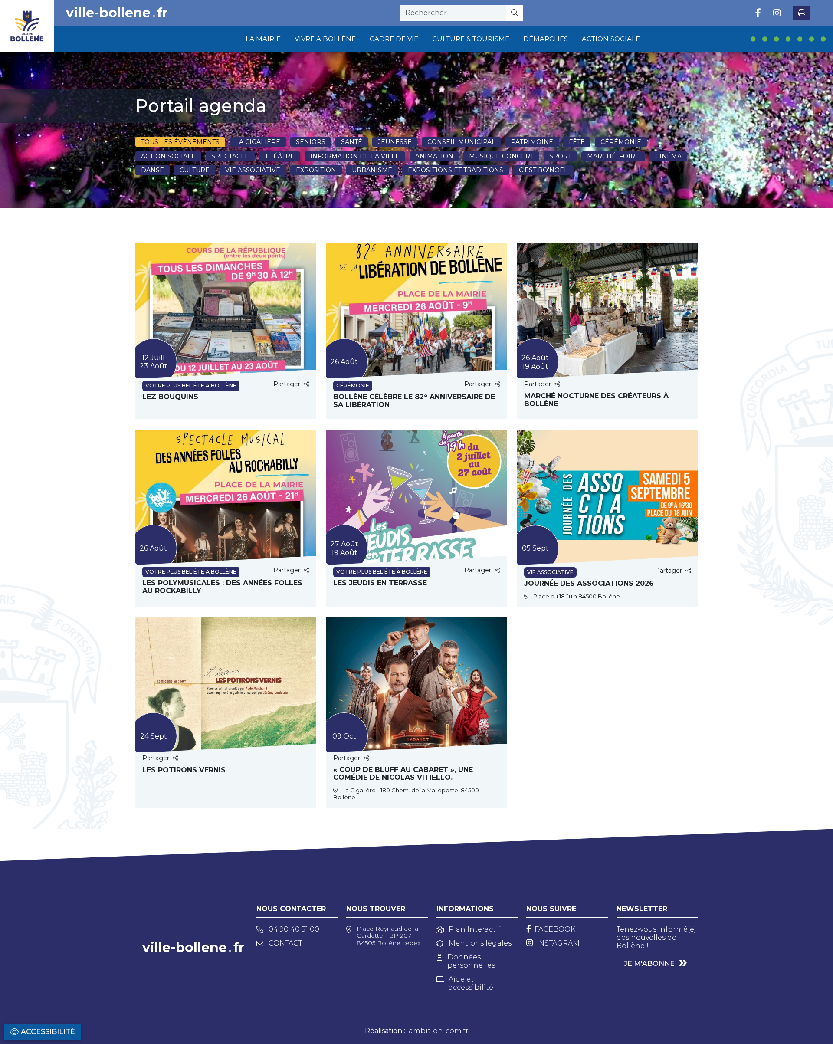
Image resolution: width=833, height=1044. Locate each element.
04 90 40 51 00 (294, 929)
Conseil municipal (461, 142)
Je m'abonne (649, 963)
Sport (560, 156)
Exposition (316, 170)
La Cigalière (257, 142)
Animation (434, 156)
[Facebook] (758, 13)
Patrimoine (532, 142)
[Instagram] (777, 13)
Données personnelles (471, 961)
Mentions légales (480, 943)
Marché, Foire (613, 156)
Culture (195, 170)
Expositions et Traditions (455, 170)
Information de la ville (355, 156)
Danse (152, 170)
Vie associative (252, 170)
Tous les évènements (180, 142)
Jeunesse (395, 142)
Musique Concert (501, 156)
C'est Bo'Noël (543, 170)
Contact (285, 943)
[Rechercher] (515, 13)
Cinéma (668, 156)
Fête (577, 142)
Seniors (310, 142)
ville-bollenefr (117, 13)
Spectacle (230, 156)
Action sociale (168, 156)
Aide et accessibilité (471, 983)
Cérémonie (620, 142)
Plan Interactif (475, 929)
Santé (351, 142)
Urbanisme (372, 170)
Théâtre (280, 156)
